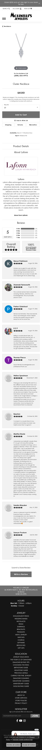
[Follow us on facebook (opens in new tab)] (17, 720)
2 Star (18, 235)
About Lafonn (21, 152)
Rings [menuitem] (21, 624)
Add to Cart (21, 115)
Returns (20, 125)
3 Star (18, 233)
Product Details (21, 146)
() (36, 228)
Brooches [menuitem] (21, 645)
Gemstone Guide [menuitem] (21, 670)
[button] (6, 9)
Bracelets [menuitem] (21, 629)
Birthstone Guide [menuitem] (21, 667)
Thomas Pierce (20, 357)
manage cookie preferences (22, 739)
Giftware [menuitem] (21, 643)
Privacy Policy (21, 703)
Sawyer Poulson (20, 532)
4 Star (18, 231)
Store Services (21, 698)
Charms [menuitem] (21, 640)
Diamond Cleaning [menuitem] (21, 678)
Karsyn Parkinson (20, 261)
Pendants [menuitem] (21, 632)
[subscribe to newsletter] (35, 716)
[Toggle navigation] (4, 20)
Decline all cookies (13, 745)
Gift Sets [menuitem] (21, 648)
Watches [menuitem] (21, 637)
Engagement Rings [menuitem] (21, 616)
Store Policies (21, 700)
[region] (21, 52)
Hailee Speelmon (21, 376)
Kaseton (17, 414)
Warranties (33, 125)
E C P (16, 328)
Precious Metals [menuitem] (21, 673)
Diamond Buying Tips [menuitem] (21, 662)
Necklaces (7, 26)
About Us (21, 695)
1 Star (18, 237)
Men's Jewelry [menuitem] (21, 635)
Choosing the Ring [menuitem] (21, 665)
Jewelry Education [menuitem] (21, 657)
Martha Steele (19, 434)
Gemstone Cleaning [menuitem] (21, 681)
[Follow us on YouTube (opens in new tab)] (20, 720)
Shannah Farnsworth (22, 285)
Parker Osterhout (21, 306)
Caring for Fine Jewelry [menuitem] (21, 675)
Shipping (8, 125)
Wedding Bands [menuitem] (21, 619)
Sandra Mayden (20, 505)
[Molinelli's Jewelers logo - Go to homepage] (21, 15)
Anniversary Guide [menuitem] (21, 683)
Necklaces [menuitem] (21, 621)
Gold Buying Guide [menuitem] (21, 686)
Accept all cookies (29, 745)
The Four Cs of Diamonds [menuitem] (21, 659)
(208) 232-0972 (21, 76)
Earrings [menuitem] (21, 627)
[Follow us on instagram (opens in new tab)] (24, 720)
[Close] (39, 3)
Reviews (21, 222)
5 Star (18, 228)
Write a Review (21, 574)
